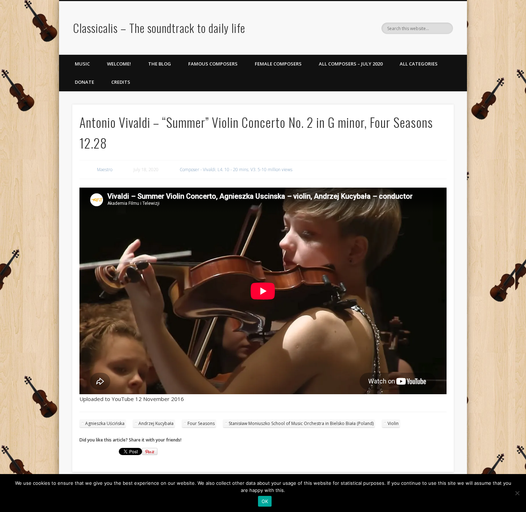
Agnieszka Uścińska (105, 423)
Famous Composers (213, 64)
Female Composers (278, 64)
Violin (393, 423)
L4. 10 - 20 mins (233, 169)
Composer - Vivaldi (197, 169)
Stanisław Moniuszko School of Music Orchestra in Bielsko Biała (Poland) (301, 423)
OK (265, 501)
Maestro (104, 169)
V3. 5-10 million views (271, 169)
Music (82, 64)
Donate (84, 82)
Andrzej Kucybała (156, 423)
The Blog (159, 64)
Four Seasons (201, 423)
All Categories (419, 64)
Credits (120, 82)
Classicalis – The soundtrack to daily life (159, 27)
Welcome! (119, 64)
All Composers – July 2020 (351, 64)
